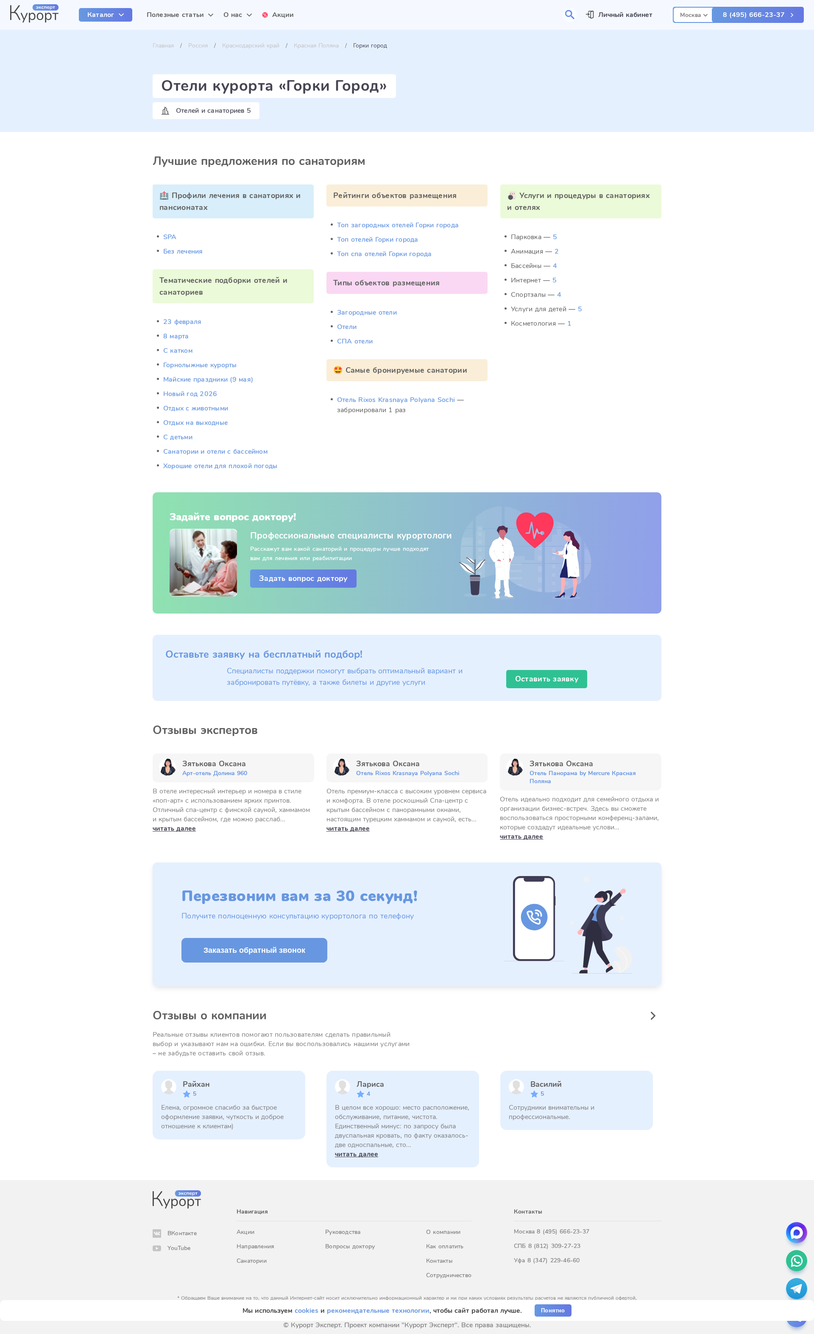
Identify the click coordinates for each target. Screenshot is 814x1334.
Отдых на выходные (195, 422)
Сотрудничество (448, 1275)
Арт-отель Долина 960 (214, 773)
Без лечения (183, 251)
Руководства (342, 1232)
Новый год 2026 (190, 394)
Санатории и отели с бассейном (215, 451)
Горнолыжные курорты (200, 365)
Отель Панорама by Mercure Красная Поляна (583, 777)
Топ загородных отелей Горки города (398, 225)
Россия (198, 46)
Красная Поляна (316, 46)
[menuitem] (105, 15)
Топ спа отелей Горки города (384, 254)
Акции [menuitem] (283, 15)
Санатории (252, 1261)
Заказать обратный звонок (254, 950)
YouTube (178, 1248)
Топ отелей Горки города (377, 239)
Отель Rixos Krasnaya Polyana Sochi (396, 400)
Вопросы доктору (350, 1246)
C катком (177, 350)
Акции (245, 1232)
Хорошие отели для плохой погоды (220, 466)
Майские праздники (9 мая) (208, 379)
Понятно (553, 1310)
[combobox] (694, 14)
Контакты (439, 1261)
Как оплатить (445, 1246)
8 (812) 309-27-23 (554, 1246)
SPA (170, 237)
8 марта (176, 336)
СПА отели (355, 341)
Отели (347, 327)
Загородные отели (367, 312)
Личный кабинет (625, 15)
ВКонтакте (182, 1233)
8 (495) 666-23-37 (754, 15)
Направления (255, 1246)
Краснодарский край (250, 46)
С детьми (177, 437)
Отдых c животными (195, 408)
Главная (163, 46)
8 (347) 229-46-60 (553, 1260)
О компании (443, 1232)
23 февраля (182, 322)
